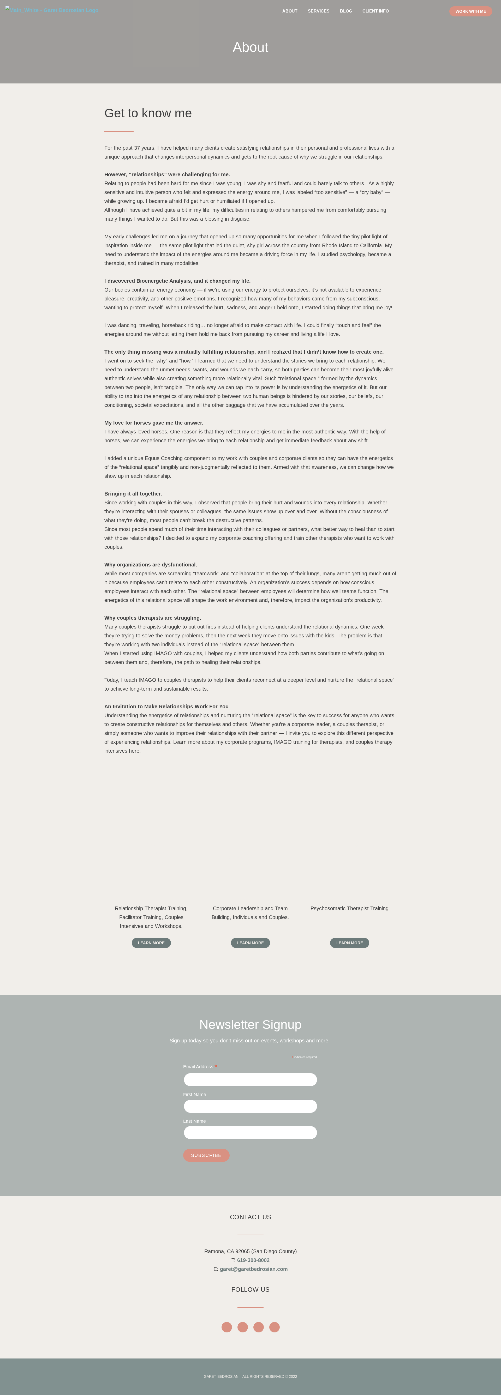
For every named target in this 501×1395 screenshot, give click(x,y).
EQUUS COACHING (250, 853)
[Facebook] (227, 1327)
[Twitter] (258, 1327)
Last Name (194, 1121)
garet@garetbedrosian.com (254, 1269)
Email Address (200, 1067)
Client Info (375, 11)
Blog (346, 11)
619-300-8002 (253, 1260)
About (289, 11)
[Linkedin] (274, 1327)
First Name (194, 1094)
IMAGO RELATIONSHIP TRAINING (151, 853)
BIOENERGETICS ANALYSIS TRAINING (349, 853)
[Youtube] (242, 1327)
